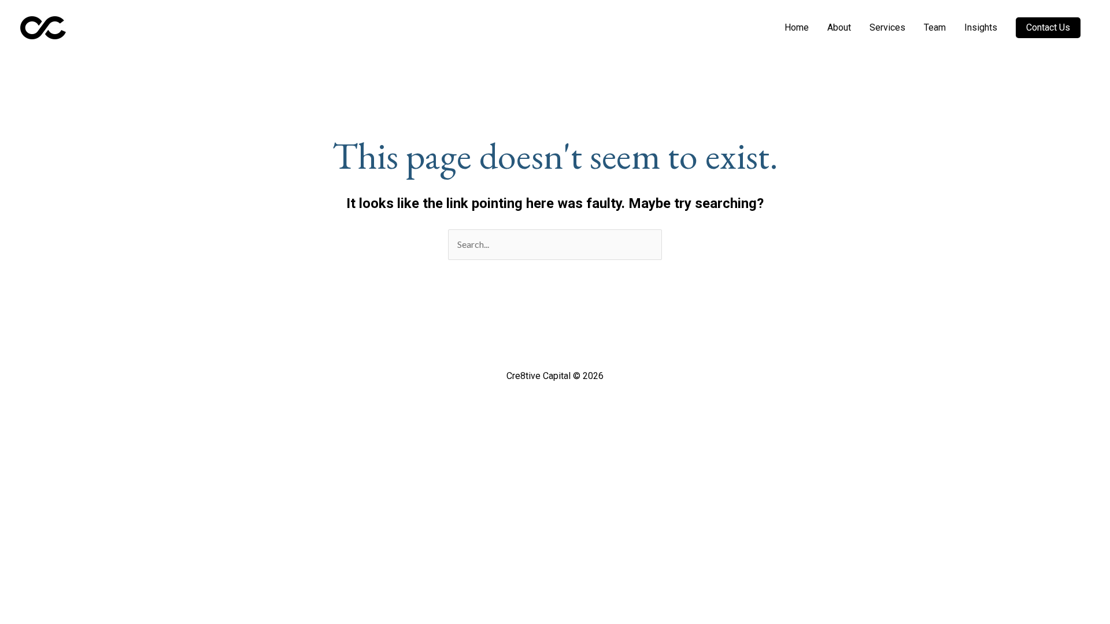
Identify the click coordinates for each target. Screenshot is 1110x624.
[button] (1048, 27)
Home (797, 27)
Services (887, 27)
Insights (980, 27)
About (839, 27)
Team (935, 27)
